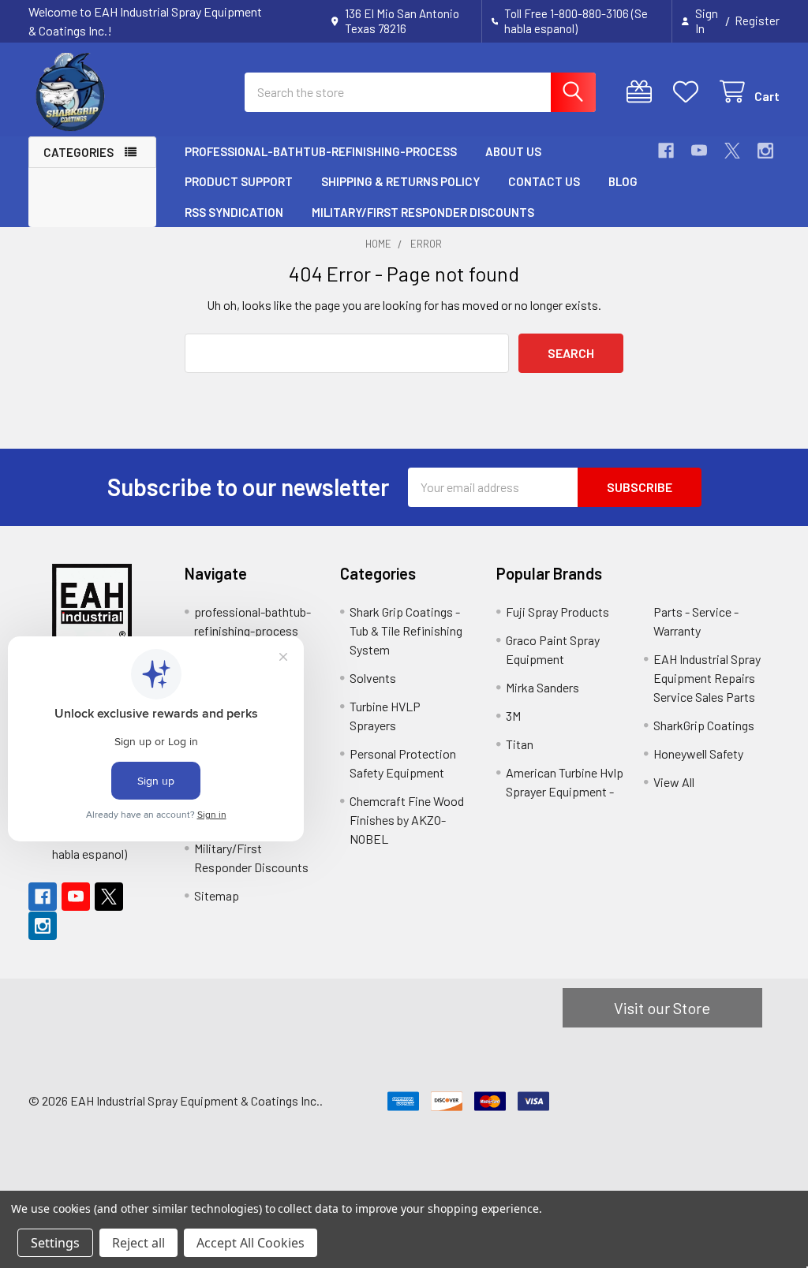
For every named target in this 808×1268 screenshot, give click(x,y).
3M (513, 715)
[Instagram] (765, 150)
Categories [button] (78, 152)
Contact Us (544, 181)
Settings (55, 1242)
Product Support (239, 181)
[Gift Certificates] (642, 92)
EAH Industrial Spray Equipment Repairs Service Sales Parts (707, 677)
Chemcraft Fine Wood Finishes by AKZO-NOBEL (407, 819)
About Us (513, 151)
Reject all (138, 1242)
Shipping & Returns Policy (400, 181)
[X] (732, 150)
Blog (623, 181)
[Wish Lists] (689, 92)
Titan (519, 744)
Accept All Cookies (250, 1242)
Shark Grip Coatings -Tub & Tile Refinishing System (406, 630)
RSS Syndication (234, 212)
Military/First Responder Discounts (423, 212)
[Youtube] (699, 150)
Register (757, 20)
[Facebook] (666, 150)
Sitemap (216, 895)
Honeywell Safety (698, 753)
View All (673, 781)
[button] (92, 603)
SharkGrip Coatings (703, 725)
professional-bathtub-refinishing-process (321, 151)
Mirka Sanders (542, 687)
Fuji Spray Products (557, 611)
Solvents (373, 677)
